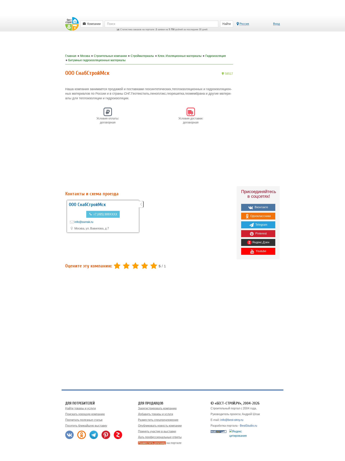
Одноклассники (260, 216)
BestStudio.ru (248, 425)
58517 (228, 73)
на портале (159, 442)
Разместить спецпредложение (158, 419)
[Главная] (72, 23)
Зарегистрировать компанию (157, 408)
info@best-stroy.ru (231, 419)
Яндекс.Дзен (260, 242)
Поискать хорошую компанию (85, 414)
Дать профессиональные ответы (160, 437)
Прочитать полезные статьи (83, 419)
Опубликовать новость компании (160, 425)
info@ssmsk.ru (83, 221)
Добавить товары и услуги (155, 414)
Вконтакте (261, 207)
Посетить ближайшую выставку (86, 425)
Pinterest (261, 233)
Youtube (260, 251)
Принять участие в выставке (157, 431)
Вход (276, 23)
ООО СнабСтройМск (87, 204)
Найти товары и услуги (80, 408)
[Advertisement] (149, 160)
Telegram (261, 224)
